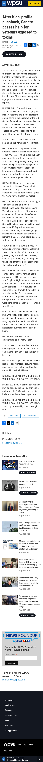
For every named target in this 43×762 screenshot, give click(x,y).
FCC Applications (11, 731)
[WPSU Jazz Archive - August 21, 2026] (10, 485)
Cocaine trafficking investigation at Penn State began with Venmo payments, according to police (29, 507)
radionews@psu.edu (13, 679)
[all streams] (40, 759)
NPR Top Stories (30, 416)
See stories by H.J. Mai (12, 442)
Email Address (11, 655)
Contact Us (9, 710)
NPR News (14, 416)
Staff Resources (11, 715)
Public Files (9, 725)
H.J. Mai (13, 42)
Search (7, 720)
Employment (9, 705)
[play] (3, 759)
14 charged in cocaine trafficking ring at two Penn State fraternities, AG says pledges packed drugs (29, 601)
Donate (35, 4)
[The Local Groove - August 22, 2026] (10, 465)
